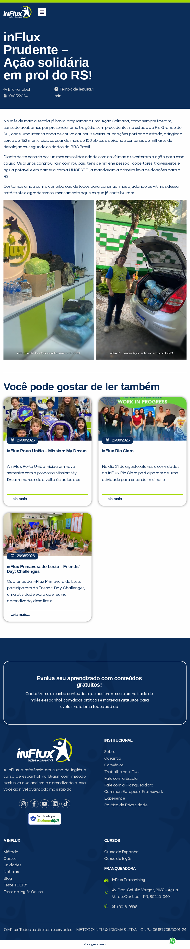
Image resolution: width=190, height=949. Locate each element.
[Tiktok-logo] (65, 803)
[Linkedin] (55, 803)
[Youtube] (44, 803)
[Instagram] (23, 803)
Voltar (118, 930)
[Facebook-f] (34, 803)
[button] (42, 12)
